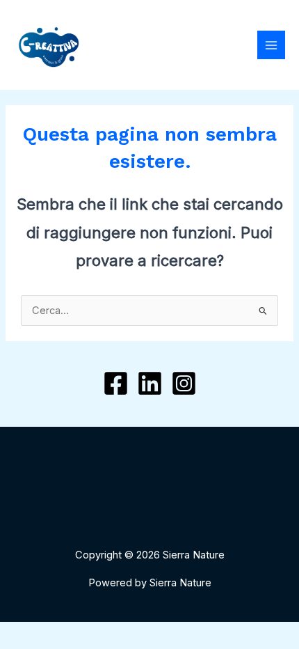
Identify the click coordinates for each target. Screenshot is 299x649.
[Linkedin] (150, 383)
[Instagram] (184, 383)
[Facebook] (116, 383)
